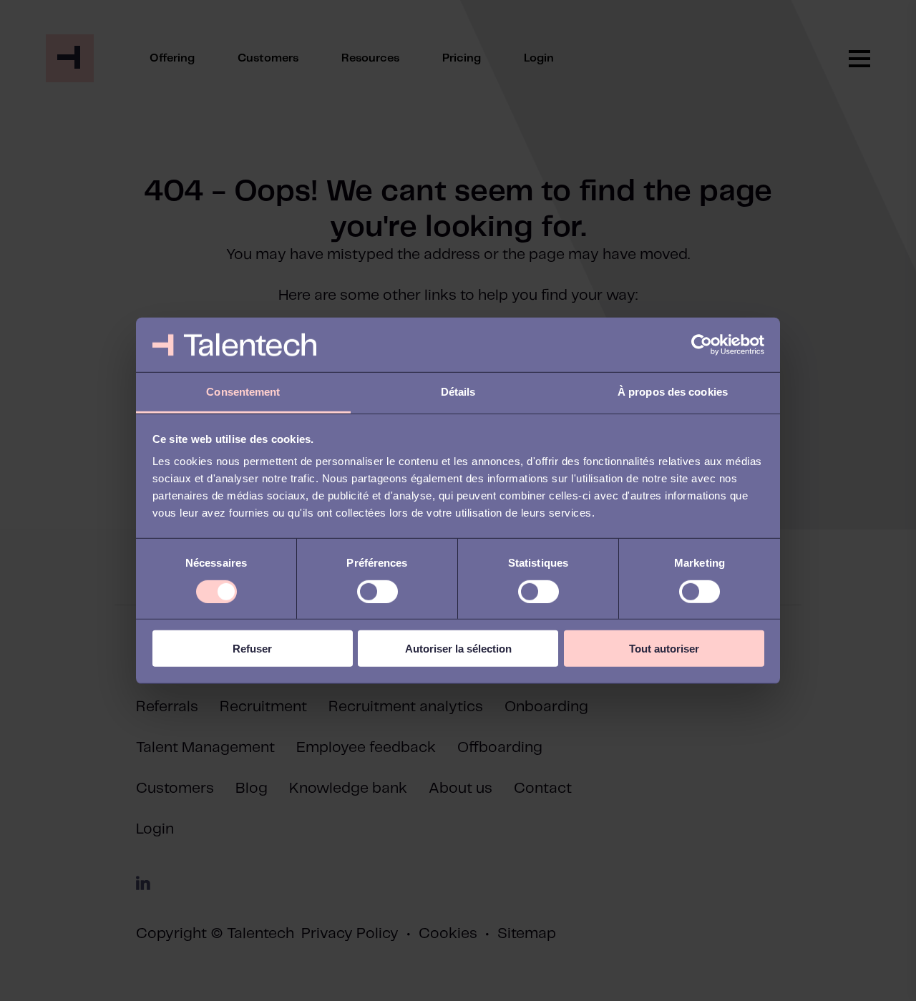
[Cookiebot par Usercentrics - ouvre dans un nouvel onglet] (701, 345)
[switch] (377, 591)
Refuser (252, 649)
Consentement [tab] (243, 392)
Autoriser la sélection (458, 649)
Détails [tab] (458, 392)
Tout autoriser (664, 649)
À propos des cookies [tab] (673, 392)
